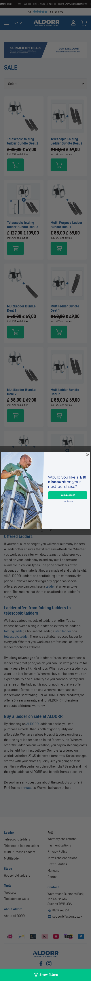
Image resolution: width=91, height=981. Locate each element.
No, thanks (67, 501)
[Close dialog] (87, 454)
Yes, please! (68, 495)
